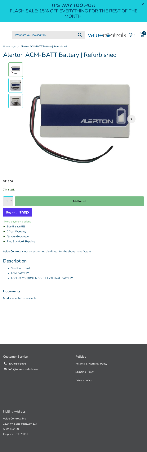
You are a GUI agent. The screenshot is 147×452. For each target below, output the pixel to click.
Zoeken (79, 35)
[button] (131, 119)
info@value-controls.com (23, 369)
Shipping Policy (84, 372)
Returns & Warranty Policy (91, 363)
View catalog (4, 33)
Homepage (9, 46)
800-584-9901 (17, 363)
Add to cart (79, 201)
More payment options (17, 221)
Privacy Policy (83, 380)
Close (143, 4)
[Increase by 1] (12, 198)
